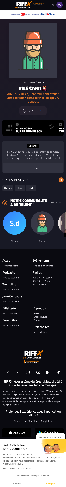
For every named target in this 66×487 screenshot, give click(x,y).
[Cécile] (42, 223)
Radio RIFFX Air (40, 284)
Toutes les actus (10, 265)
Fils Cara (41, 82)
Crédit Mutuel (40, 316)
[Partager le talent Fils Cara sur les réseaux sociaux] (31, 110)
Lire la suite (33, 168)
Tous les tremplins (11, 289)
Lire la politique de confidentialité (17, 468)
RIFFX (36, 313)
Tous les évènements (43, 265)
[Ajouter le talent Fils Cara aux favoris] (24, 110)
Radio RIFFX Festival (42, 277)
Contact (37, 320)
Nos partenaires (41, 332)
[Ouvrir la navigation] (5, 5)
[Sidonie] (15, 223)
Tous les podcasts (10, 277)
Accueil (23, 82)
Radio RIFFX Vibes (41, 281)
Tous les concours (10, 301)
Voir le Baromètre (10, 325)
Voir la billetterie (10, 313)
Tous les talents (57, 202)
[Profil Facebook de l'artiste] (40, 111)
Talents (32, 82)
